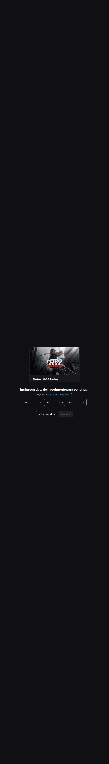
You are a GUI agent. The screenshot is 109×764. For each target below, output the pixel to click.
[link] (46, 414)
